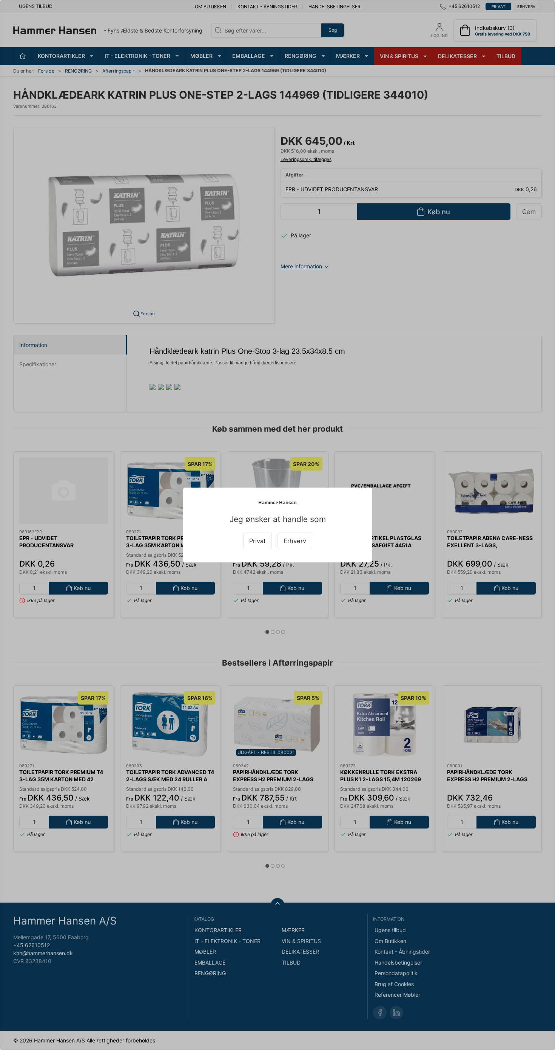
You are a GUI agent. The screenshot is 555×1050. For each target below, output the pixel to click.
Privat (257, 541)
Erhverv (295, 541)
